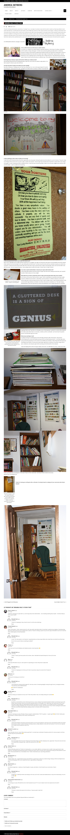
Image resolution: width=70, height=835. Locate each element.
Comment (6, 799)
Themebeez (21, 833)
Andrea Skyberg (13, 5)
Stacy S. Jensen (11, 610)
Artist (16, 10)
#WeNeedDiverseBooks (10, 41)
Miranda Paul (14, 619)
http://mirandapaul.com (12, 474)
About (11, 10)
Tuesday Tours (27, 29)
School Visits (48, 10)
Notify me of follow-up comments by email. (13, 821)
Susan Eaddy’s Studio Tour (59, 602)
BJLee (9, 659)
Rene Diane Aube (12, 710)
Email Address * (7, 812)
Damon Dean (11, 746)
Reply (9, 616)
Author (23, 10)
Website (5, 817)
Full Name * (6, 808)
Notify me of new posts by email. (11, 823)
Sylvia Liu (10, 674)
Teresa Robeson (12, 626)
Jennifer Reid (11, 691)
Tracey (9, 645)
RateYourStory (36, 35)
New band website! (7, 1)
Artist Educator (38, 10)
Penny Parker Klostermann (14, 779)
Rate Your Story (54, 346)
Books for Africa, (50, 33)
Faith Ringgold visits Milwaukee (11, 602)
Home (6, 10)
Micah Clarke (11, 764)
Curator (30, 10)
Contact (16, 13)
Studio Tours (8, 13)
